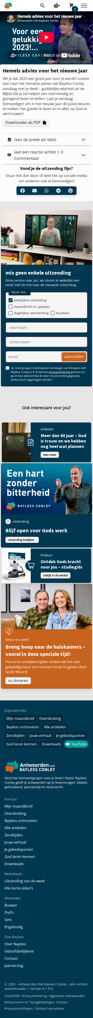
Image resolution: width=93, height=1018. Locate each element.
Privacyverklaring (34, 996)
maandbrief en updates (32, 307)
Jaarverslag (14, 965)
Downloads (51, 744)
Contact (11, 958)
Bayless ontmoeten (22, 727)
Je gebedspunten (70, 735)
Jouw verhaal (40, 735)
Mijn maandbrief (20, 718)
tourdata (62, 313)
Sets (8, 919)
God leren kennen (21, 744)
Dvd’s (9, 912)
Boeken (11, 905)
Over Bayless (15, 943)
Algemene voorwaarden (67, 996)
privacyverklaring (59, 372)
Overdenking (50, 718)
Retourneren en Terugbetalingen (29, 1002)
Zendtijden (15, 735)
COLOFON (12, 996)
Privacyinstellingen (19, 1008)
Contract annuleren (49, 1008)
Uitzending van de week (25, 880)
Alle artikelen (55, 727)
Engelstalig (14, 926)
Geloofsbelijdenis (19, 951)
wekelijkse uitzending (30, 300)
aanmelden (74, 356)
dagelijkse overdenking (31, 313)
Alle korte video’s (19, 888)
